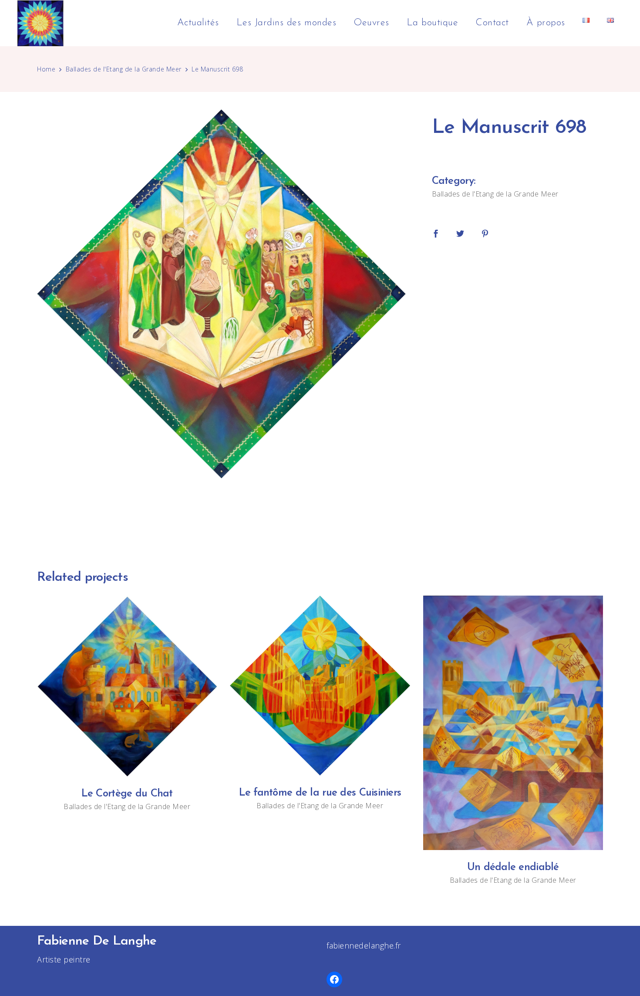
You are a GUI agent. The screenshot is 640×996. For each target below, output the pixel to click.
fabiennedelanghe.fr (364, 945)
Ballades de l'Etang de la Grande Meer (124, 69)
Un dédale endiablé (513, 867)
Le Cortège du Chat (127, 794)
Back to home (320, 513)
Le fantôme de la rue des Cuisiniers (320, 793)
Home (46, 69)
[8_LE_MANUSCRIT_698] (221, 293)
